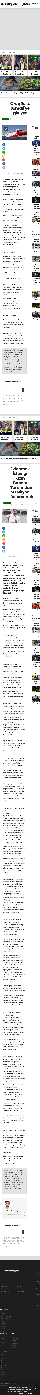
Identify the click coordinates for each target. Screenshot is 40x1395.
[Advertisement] (20, 29)
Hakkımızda (4, 1286)
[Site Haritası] (21, 1279)
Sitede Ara (14, 1338)
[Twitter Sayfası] (5, 1279)
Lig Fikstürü (3, 1355)
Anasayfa (5, 52)
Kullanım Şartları (22, 1286)
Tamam (29, 1393)
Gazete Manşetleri (4, 1373)
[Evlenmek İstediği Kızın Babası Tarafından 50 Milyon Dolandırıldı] (14, 516)
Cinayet (35, 3)
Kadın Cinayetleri (6, 1316)
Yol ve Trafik (3, 1343)
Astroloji (13, 1350)
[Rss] (18, 1279)
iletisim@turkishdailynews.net (12, 1214)
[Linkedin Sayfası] (14, 1279)
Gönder (23, 390)
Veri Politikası (5, 1291)
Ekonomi (3, 1324)
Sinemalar (4, 1363)
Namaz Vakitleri (3, 1348)
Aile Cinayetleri (5, 1319)
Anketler (14, 1340)
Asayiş (3, 1321)
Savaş (3, 1326)
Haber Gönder (21, 1291)
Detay (21, 1393)
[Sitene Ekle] (24, 1279)
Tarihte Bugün (3, 1359)
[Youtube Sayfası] (11, 1279)
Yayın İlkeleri (4, 1289)
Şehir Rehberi (3, 1369)
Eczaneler (4, 1351)
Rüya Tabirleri (13, 1346)
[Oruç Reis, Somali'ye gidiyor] (14, 132)
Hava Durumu (3, 1339)
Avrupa (3, 1331)
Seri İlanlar (4, 1365)
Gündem (12, 52)
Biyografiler (14, 1343)
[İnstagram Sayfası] (8, 1279)
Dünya (3, 1329)
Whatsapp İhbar (22, 1289)
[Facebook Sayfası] (2, 1279)
